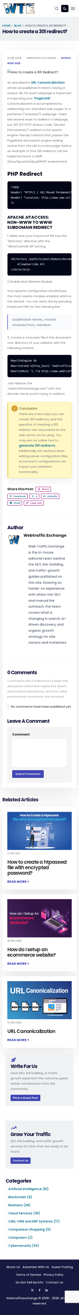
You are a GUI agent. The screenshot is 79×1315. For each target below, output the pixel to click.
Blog (17, 25)
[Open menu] (73, 8)
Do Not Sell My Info (29, 1282)
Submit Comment (28, 774)
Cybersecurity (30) (23, 1246)
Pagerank (42, 98)
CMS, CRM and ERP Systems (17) (34, 1221)
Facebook (19, 496)
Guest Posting (62, 1267)
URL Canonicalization (48, 82)
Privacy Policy (53, 1274)
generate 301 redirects (37, 445)
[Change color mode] (64, 8)
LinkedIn (52, 496)
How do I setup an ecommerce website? (31, 952)
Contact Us (20, 1160)
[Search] (56, 8)
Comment (21, 734)
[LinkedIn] (47, 1290)
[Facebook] (39, 1290)
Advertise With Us (35, 1267)
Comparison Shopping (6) (29, 1229)
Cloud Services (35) (24, 1213)
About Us (13, 1267)
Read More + (18, 881)
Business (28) (19, 1205)
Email (16, 503)
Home (6, 25)
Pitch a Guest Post (25, 1098)
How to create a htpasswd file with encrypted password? (37, 867)
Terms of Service (28, 1274)
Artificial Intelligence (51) (28, 1189)
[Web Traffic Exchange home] (19, 8)
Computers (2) (20, 1237)
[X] (32, 1290)
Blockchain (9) (20, 1197)
